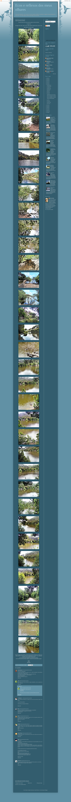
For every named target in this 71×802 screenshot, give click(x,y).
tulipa (18, 739)
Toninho (19, 724)
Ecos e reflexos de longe (52, 117)
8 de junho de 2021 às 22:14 (25, 760)
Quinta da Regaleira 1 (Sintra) (51, 97)
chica (18, 680)
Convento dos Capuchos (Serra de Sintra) (52, 149)
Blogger (46, 790)
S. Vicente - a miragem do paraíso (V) (50, 62)
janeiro (48, 103)
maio (48, 93)
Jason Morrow (37, 790)
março (48, 101)
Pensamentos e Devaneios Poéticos (23, 703)
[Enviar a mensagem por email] (28, 665)
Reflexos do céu (52, 180)
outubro (48, 87)
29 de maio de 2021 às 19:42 (24, 739)
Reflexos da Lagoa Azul (52, 157)
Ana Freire (19, 760)
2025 (47, 79)
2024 (47, 80)
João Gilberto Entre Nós (49, 68)
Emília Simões (52, 198)
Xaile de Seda (48, 61)
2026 (47, 78)
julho (48, 91)
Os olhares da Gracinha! (50, 71)
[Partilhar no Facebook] (31, 665)
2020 (47, 105)
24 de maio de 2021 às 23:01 (24, 708)
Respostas (20, 686)
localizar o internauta (48, 52)
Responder (19, 677)
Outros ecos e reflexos (52, 188)
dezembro (48, 85)
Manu (18, 708)
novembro (48, 86)
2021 (47, 84)
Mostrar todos (54, 73)
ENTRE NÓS (48, 68)
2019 (47, 106)
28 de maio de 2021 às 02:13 (24, 724)
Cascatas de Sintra (52, 173)
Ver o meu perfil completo (49, 209)
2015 (47, 111)
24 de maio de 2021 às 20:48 (27, 698)
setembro (48, 88)
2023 (47, 81)
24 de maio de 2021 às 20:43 (24, 680)
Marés (47, 65)
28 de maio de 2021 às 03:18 (27, 733)
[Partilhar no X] (30, 665)
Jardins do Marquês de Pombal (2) (52, 166)
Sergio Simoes (20, 733)
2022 (47, 82)
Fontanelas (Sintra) (52, 141)
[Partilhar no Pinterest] (32, 665)
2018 (47, 107)
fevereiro (48, 102)
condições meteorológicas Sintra (50, 40)
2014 (47, 112)
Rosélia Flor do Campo (49, 58)
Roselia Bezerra (20, 670)
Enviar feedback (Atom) (22, 784)
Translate (52, 22)
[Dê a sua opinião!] (29, 665)
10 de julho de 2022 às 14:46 (26, 687)
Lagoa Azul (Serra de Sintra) (51, 94)
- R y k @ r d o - (20, 698)
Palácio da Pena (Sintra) (50, 98)
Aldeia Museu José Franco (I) (52, 125)
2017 (47, 108)
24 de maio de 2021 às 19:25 (27, 670)
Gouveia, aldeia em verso (52, 133)
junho (48, 92)
